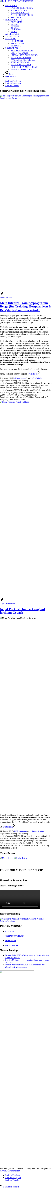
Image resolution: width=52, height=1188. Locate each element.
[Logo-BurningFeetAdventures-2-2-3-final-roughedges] (16, 1)
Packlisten (10, 603)
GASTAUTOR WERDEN (14, 936)
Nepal (2, 603)
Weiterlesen (32, 374)
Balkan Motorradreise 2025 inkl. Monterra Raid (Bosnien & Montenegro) (25, 966)
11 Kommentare (20, 831)
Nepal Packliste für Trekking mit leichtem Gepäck (22, 610)
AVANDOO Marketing (10, 1171)
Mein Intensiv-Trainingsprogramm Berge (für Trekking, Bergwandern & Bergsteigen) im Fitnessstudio (25, 306)
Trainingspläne (6, 297)
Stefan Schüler (36, 378)
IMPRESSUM (10, 941)
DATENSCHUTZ (11, 945)
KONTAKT (9, 931)
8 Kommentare (19, 378)
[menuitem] (28, 11)
